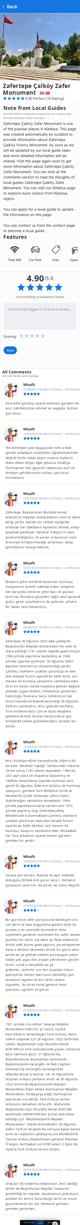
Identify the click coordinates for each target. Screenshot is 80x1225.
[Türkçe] (48, 92)
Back (11, 6)
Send (10, 350)
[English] (41, 92)
